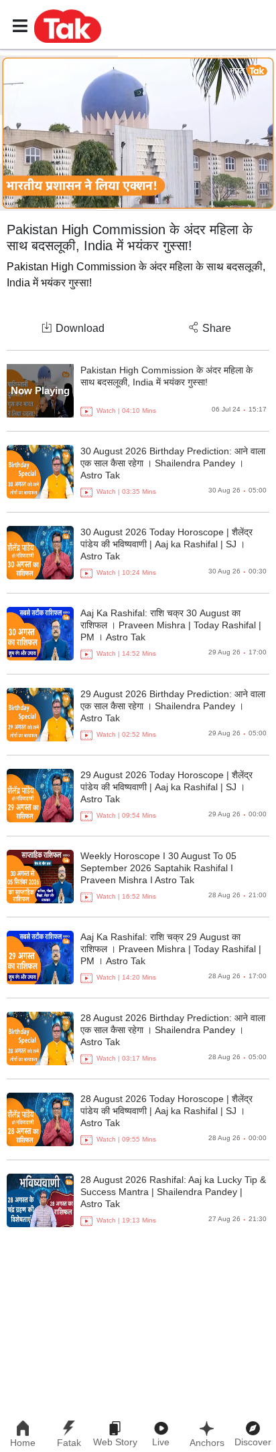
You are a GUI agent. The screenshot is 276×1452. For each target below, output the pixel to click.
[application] (138, 133)
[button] (67, 25)
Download (80, 328)
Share (216, 328)
